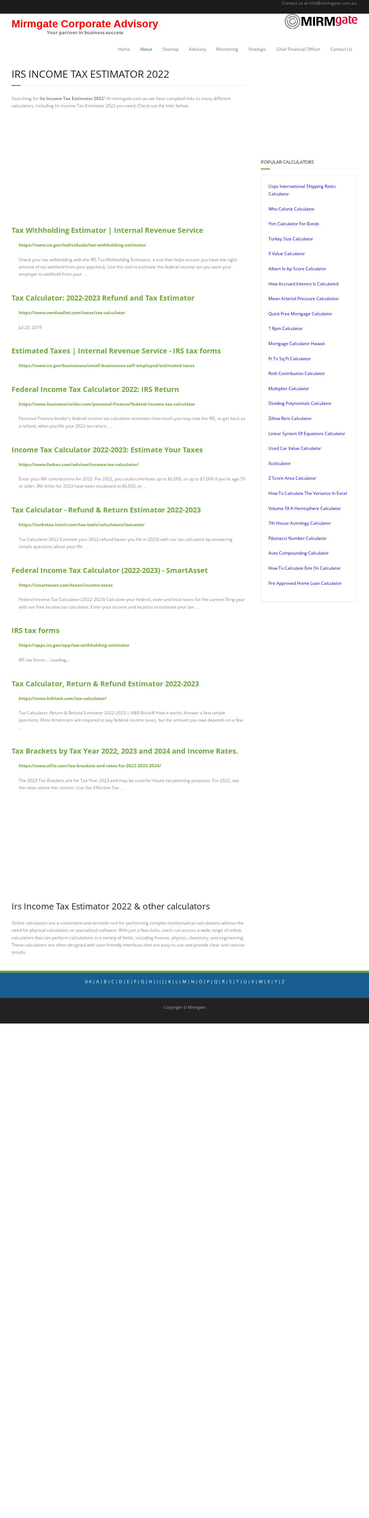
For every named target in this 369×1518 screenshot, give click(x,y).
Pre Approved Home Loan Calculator (305, 583)
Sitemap (170, 49)
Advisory (197, 49)
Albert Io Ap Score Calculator (297, 269)
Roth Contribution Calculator (296, 373)
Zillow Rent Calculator (290, 418)
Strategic (257, 49)
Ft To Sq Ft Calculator (289, 359)
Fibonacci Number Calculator (297, 538)
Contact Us (341, 49)
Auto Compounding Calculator (298, 553)
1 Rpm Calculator (285, 328)
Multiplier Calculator (288, 388)
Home (124, 49)
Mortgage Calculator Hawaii (296, 343)
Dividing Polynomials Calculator (300, 403)
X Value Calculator (286, 253)
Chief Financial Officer (298, 49)
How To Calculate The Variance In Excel (307, 493)
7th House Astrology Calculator (299, 523)
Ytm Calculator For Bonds (293, 224)
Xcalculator (279, 463)
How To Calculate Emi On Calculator (304, 568)
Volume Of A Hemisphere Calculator (304, 508)
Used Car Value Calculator (294, 448)
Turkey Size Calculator (290, 239)
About (146, 49)
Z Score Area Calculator (292, 478)
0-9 (88, 982)
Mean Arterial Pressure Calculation (303, 298)
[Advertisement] (181, 167)
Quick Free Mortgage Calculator (300, 314)
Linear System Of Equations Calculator (306, 433)
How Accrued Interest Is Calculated (303, 284)
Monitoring (227, 49)
